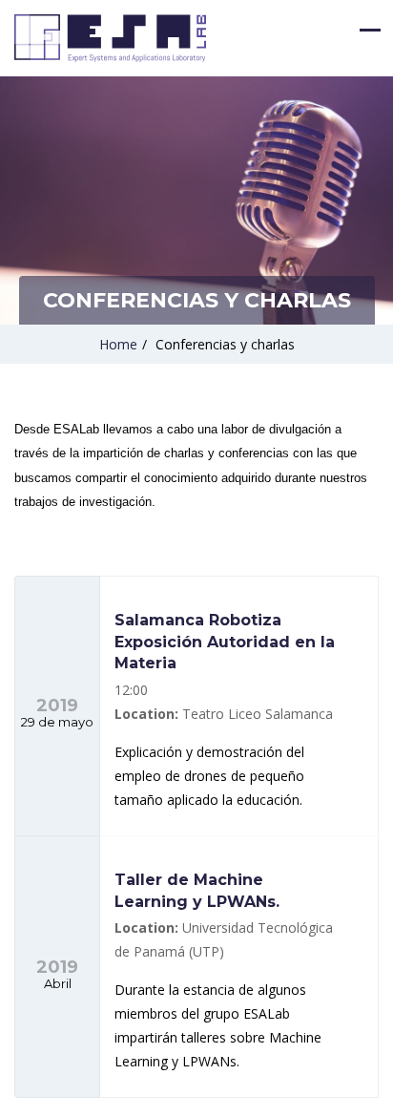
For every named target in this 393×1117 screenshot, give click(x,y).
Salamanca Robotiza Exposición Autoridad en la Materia (224, 641)
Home (118, 344)
